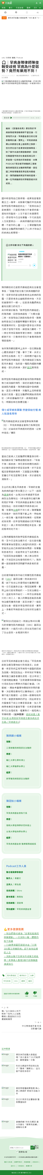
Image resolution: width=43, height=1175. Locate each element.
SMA (8, 578)
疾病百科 (36, 1162)
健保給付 (23, 975)
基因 (29, 367)
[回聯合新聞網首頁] (3, 3)
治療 (15, 509)
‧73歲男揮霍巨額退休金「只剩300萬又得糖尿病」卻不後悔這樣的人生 (21, 948)
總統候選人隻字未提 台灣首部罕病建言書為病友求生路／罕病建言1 (21, 718)
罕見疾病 (6, 981)
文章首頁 (21, 1166)
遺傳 (6, 494)
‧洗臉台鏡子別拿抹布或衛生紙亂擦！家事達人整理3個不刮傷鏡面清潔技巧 (21, 960)
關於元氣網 (8, 1162)
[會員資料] (36, 3)
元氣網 (8, 57)
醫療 (28, 7)
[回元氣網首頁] (8, 3)
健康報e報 (23, 1152)
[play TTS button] (11, 118)
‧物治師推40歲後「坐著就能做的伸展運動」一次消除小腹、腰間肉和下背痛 (21, 937)
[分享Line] (16, 12)
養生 (11, 7)
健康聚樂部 (18, 1162)
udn (3, 57)
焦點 (4, 7)
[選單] (40, 3)
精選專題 (27, 1162)
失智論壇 (19, 7)
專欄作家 (29, 1166)
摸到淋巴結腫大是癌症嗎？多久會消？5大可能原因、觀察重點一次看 (24, 18)
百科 (35, 7)
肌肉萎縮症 (11, 975)
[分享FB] (5, 12)
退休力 (13, 1166)
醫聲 (13, 57)
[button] (40, 8)
